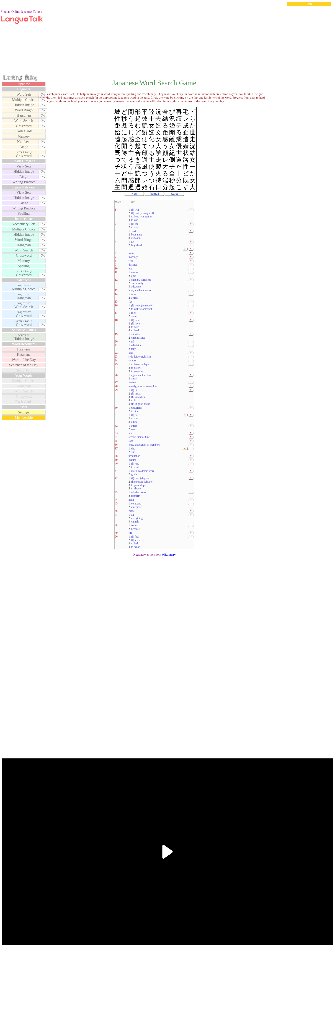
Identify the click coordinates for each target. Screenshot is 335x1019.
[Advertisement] (167, 42)
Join (309, 4)
